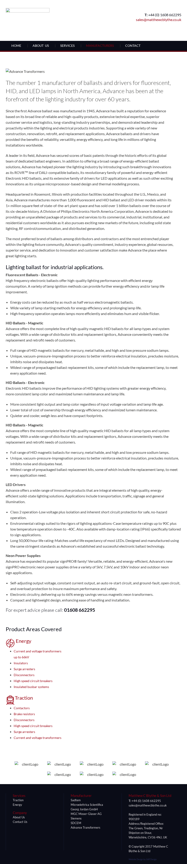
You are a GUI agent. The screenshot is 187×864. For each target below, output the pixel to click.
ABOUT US (41, 45)
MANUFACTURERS (100, 45)
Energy (23, 641)
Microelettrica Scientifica (87, 804)
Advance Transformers (85, 827)
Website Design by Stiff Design (143, 859)
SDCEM (76, 823)
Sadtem (76, 800)
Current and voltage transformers (37, 738)
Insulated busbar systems (31, 687)
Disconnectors (24, 675)
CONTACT (132, 45)
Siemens (76, 818)
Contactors (22, 708)
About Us (19, 817)
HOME (16, 45)
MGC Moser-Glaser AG (86, 814)
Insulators (21, 663)
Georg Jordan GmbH (84, 809)
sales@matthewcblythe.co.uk (158, 19)
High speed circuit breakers (33, 681)
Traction (24, 698)
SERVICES (67, 45)
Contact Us (20, 822)
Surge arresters (24, 669)
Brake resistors (24, 714)
